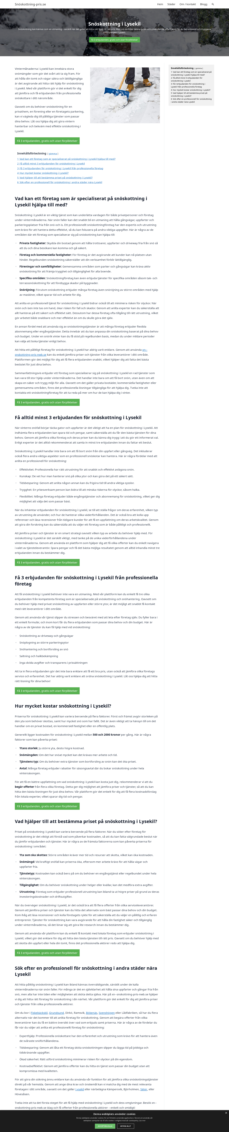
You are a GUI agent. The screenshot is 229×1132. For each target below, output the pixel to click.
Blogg (203, 4)
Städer (171, 4)
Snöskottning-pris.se (30, 4)
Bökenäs (91, 1013)
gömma (53, 153)
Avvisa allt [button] (125, 1126)
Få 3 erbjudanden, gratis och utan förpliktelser (114, 39)
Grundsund (56, 1013)
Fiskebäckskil (39, 1013)
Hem (160, 4)
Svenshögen (107, 1013)
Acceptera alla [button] (105, 1126)
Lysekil (79, 1089)
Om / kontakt (188, 4)
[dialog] (114, 1121)
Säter (143, 1089)
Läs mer (142, 1120)
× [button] (226, 1113)
